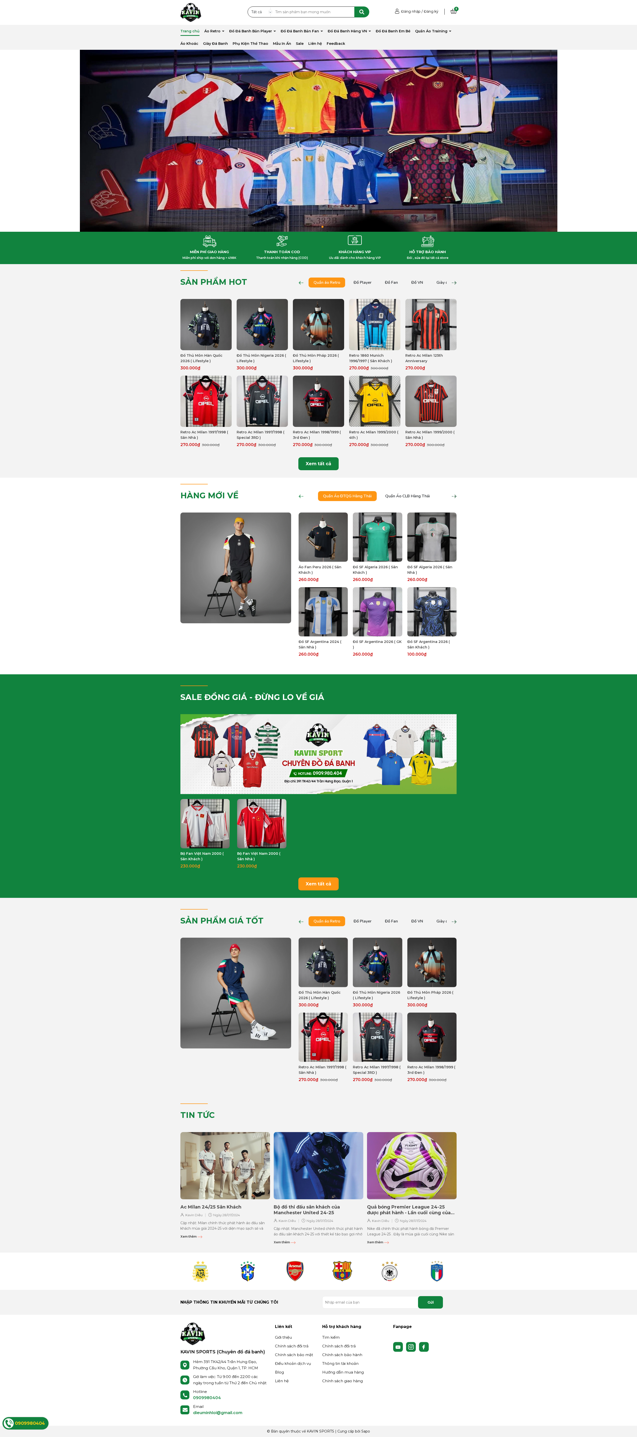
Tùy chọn (206, 345)
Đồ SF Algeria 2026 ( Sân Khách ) (375, 570)
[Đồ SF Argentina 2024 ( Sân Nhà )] (323, 611)
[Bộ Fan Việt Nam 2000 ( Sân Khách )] (205, 823)
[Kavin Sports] (190, 12)
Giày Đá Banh (215, 43)
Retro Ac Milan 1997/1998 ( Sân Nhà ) (204, 435)
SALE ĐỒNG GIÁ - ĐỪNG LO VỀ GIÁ (252, 697)
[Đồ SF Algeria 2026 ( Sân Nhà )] (432, 537)
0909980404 (207, 1397)
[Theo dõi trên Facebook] (424, 1346)
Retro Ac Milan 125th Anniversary (424, 358)
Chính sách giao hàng (342, 1381)
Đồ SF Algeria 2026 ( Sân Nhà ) (429, 570)
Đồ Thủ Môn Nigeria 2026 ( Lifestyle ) (261, 358)
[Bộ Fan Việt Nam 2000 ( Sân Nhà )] (261, 823)
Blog (279, 1372)
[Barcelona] (342, 1271)
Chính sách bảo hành (342, 1354)
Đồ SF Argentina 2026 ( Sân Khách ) (428, 644)
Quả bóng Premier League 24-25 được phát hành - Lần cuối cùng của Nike (409, 1210)
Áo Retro (212, 31)
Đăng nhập (411, 11)
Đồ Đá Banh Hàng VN (348, 31)
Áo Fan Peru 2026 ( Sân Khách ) (320, 570)
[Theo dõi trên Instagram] (411, 1346)
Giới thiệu (283, 1337)
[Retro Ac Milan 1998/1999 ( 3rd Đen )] (318, 401)
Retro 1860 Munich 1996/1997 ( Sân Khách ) (370, 358)
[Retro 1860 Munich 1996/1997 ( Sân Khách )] (374, 324)
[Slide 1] (318, 141)
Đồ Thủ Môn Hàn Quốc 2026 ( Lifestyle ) (201, 358)
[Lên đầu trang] (628, 1428)
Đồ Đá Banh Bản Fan (300, 31)
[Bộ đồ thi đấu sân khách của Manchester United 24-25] (318, 1165)
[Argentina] (200, 1271)
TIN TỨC (197, 1115)
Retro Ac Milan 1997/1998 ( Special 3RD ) (260, 435)
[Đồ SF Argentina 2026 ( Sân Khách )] (432, 611)
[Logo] (192, 1333)
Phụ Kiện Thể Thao (250, 43)
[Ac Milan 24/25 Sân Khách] (225, 1165)
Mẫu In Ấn (282, 43)
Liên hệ (315, 43)
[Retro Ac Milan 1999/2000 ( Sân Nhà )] (431, 401)
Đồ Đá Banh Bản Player (251, 31)
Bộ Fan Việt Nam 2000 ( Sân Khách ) (202, 856)
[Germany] (389, 1271)
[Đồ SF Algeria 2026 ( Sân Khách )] (377, 537)
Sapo (365, 1431)
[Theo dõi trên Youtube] (398, 1346)
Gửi (430, 1302)
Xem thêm (188, 1236)
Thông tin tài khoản (340, 1363)
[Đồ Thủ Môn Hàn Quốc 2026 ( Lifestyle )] (206, 324)
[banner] (235, 567)
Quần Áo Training (431, 31)
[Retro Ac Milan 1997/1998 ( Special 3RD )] (262, 401)
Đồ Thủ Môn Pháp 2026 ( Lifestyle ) (316, 358)
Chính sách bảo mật (294, 1354)
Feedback (336, 43)
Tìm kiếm (331, 1337)
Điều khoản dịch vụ (293, 1363)
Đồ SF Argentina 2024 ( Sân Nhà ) (320, 644)
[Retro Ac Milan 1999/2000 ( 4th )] (374, 401)
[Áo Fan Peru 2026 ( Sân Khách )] (323, 537)
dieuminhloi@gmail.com (217, 1412)
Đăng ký (431, 11)
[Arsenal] (295, 1271)
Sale (300, 43)
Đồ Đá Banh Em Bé (393, 31)
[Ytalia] (437, 1271)
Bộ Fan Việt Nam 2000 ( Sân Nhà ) (258, 856)
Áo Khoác (189, 43)
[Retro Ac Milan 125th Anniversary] (431, 324)
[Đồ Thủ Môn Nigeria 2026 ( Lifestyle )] (262, 324)
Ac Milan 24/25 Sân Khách (210, 1207)
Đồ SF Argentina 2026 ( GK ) (377, 644)
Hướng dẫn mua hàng (343, 1372)
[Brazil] (247, 1271)
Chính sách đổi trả (292, 1346)
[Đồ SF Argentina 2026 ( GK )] (377, 611)
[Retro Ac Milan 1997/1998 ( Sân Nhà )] (206, 401)
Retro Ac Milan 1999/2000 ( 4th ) (373, 435)
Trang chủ (190, 31)
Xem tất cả (318, 463)
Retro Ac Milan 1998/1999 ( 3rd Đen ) (317, 435)
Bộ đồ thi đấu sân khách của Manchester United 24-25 (307, 1209)
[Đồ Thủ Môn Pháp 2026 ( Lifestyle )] (318, 324)
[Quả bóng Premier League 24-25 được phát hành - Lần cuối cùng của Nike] (412, 1165)
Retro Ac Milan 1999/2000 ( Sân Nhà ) (430, 435)
